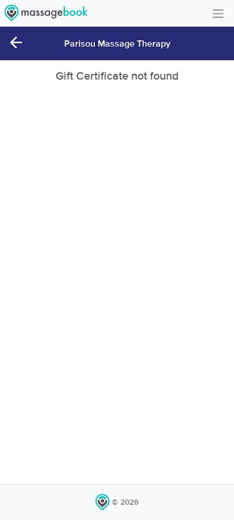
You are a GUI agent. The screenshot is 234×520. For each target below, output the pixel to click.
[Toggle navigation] (218, 12)
